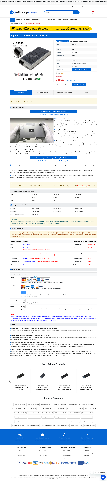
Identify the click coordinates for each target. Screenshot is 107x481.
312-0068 (34, 195)
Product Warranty (22, 453)
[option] (31, 57)
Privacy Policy (21, 455)
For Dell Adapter (50, 19)
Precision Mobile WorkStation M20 (18, 214)
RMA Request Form (44, 458)
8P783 (11, 197)
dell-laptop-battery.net (33, 475)
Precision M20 (57, 211)
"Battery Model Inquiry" (83, 186)
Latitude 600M (79, 211)
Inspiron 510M (78, 208)
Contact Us (87, 6)
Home (11, 23)
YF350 (55, 200)
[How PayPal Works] (84, 463)
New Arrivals (36, 19)
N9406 (11, 200)
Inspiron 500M (57, 208)
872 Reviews (67, 73)
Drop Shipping (66, 458)
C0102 (33, 197)
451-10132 (56, 195)
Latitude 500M (35, 208)
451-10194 (78, 195)
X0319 (33, 200)
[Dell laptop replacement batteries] (24, 12)
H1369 (77, 197)
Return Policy (43, 455)
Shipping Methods (67, 453)
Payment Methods (67, 455)
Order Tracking (79, 6)
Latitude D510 (35, 214)
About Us (74, 19)
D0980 (55, 197)
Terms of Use (21, 458)
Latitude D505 (13, 211)
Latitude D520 (35, 211)
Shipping (72, 6)
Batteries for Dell (18, 23)
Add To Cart (80, 84)
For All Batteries (23, 19)
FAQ (41, 453)
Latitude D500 (13, 208)
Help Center (94, 6)
